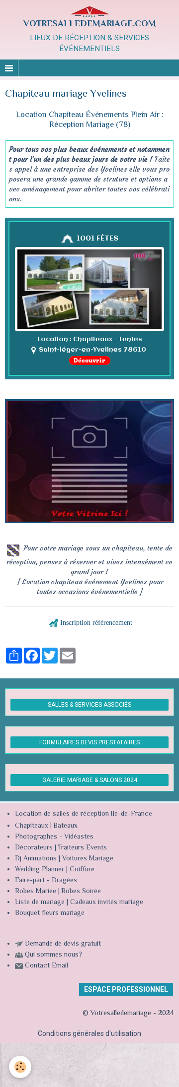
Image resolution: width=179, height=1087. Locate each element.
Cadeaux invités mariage (106, 902)
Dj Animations (36, 858)
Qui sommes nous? (53, 955)
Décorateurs (34, 848)
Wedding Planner (39, 869)
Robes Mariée (35, 891)
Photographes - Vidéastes (54, 837)
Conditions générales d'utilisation (89, 1033)
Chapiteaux (31, 826)
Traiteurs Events (82, 848)
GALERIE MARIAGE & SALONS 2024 (89, 780)
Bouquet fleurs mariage (50, 913)
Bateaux (65, 826)
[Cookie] (20, 1067)
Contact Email (46, 966)
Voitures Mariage (87, 858)
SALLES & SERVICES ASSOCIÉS (89, 704)
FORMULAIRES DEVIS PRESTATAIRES (89, 742)
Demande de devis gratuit (63, 944)
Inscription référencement (96, 622)
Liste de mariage (40, 902)
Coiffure (83, 869)
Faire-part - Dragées (46, 880)
